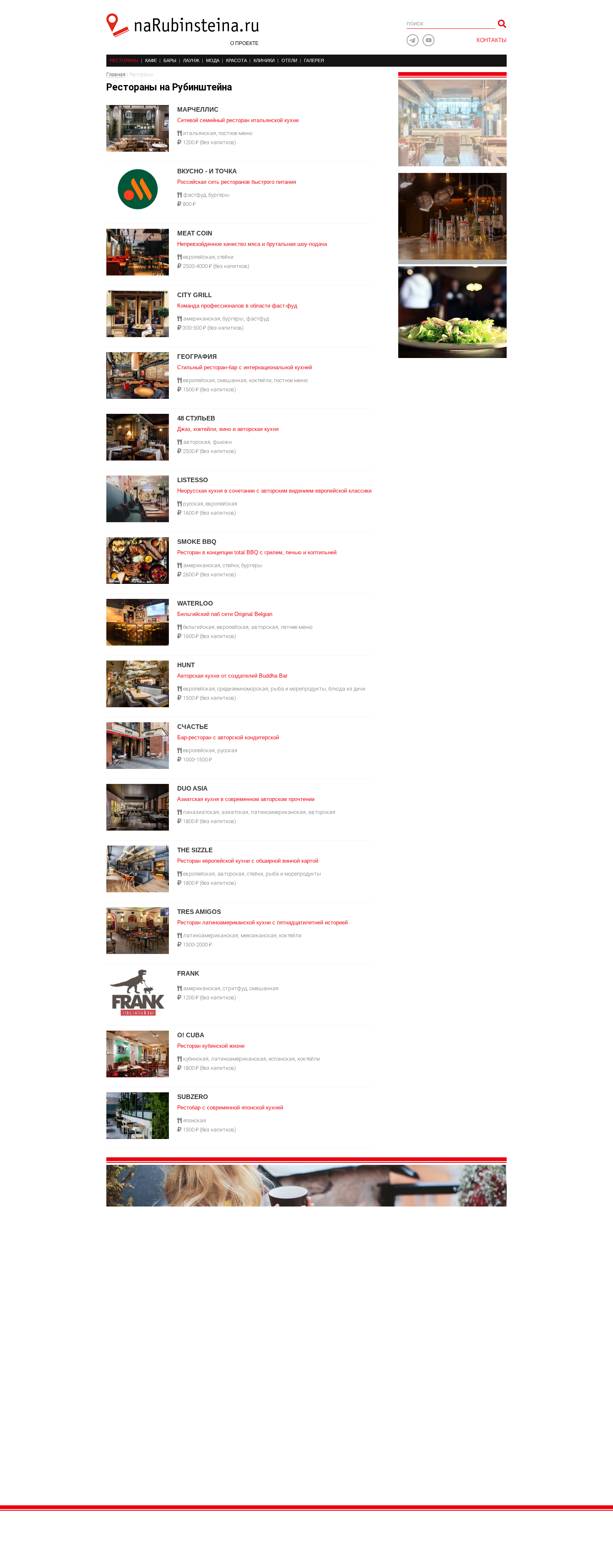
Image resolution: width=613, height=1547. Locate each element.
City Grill (194, 294)
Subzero (192, 1096)
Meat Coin (194, 233)
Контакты (492, 40)
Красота (236, 60)
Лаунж (191, 60)
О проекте (244, 43)
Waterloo (195, 603)
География (197, 356)
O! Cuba (190, 1035)
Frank (188, 973)
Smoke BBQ (196, 541)
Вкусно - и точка (207, 171)
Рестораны (124, 60)
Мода (212, 60)
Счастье (192, 726)
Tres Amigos (199, 911)
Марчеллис (198, 109)
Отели (289, 60)
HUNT (186, 664)
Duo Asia (192, 788)
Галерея (314, 60)
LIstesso (192, 479)
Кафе (151, 60)
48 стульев (196, 418)
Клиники (264, 60)
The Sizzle (195, 850)
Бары (169, 60)
